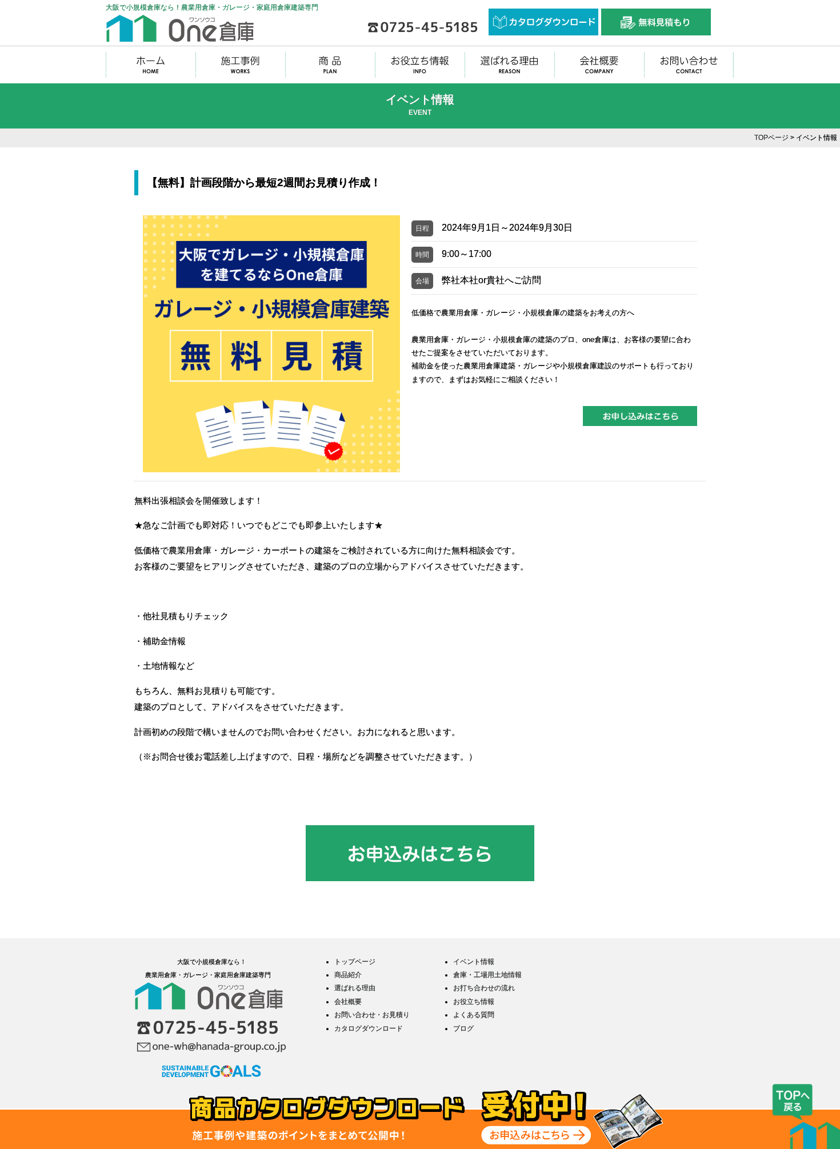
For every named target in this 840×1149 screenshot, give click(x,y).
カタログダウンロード (368, 1029)
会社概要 (348, 1002)
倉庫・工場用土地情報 (487, 975)
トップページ (354, 962)
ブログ (463, 1029)
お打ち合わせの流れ (484, 988)
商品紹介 (348, 975)
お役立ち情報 (473, 1002)
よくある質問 (473, 1015)
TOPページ (771, 138)
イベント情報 (473, 962)
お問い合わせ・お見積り (372, 1015)
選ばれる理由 (354, 988)
